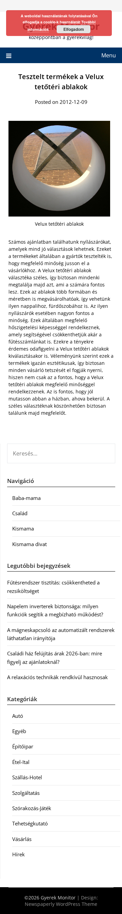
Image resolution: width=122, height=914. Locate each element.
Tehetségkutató (30, 823)
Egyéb (19, 731)
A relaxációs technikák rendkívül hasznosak (57, 677)
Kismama (23, 528)
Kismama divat (29, 544)
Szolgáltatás (26, 792)
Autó (17, 715)
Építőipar (22, 746)
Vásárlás (22, 839)
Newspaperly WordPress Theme (61, 904)
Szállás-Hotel (27, 777)
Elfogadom (73, 29)
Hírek (18, 854)
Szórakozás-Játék (31, 808)
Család (19, 513)
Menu (108, 55)
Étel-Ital (20, 762)
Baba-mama (26, 498)
